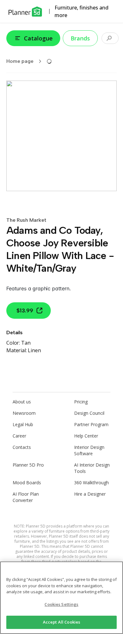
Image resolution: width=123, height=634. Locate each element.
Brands (80, 38)
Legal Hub (23, 424)
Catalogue (38, 38)
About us (22, 402)
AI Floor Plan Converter (26, 497)
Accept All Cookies (61, 622)
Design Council (89, 413)
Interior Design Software (89, 450)
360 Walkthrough (91, 483)
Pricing (81, 402)
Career (19, 436)
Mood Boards (27, 483)
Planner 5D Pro (28, 465)
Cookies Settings (61, 604)
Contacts (22, 447)
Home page (19, 61)
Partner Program (91, 424)
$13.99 (24, 310)
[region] (61, 597)
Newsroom (24, 413)
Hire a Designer (90, 494)
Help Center (86, 436)
